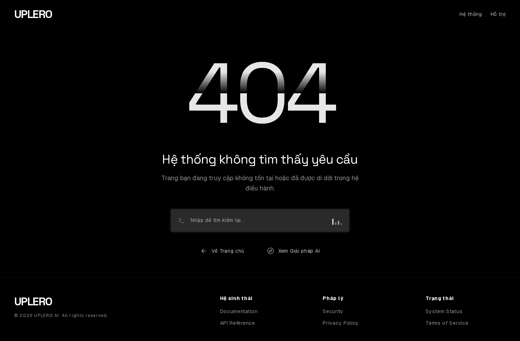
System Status (444, 311)
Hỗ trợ (498, 14)
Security (333, 311)
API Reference (237, 323)
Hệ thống (471, 14)
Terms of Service (447, 323)
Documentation (239, 311)
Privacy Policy (341, 323)
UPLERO (33, 14)
